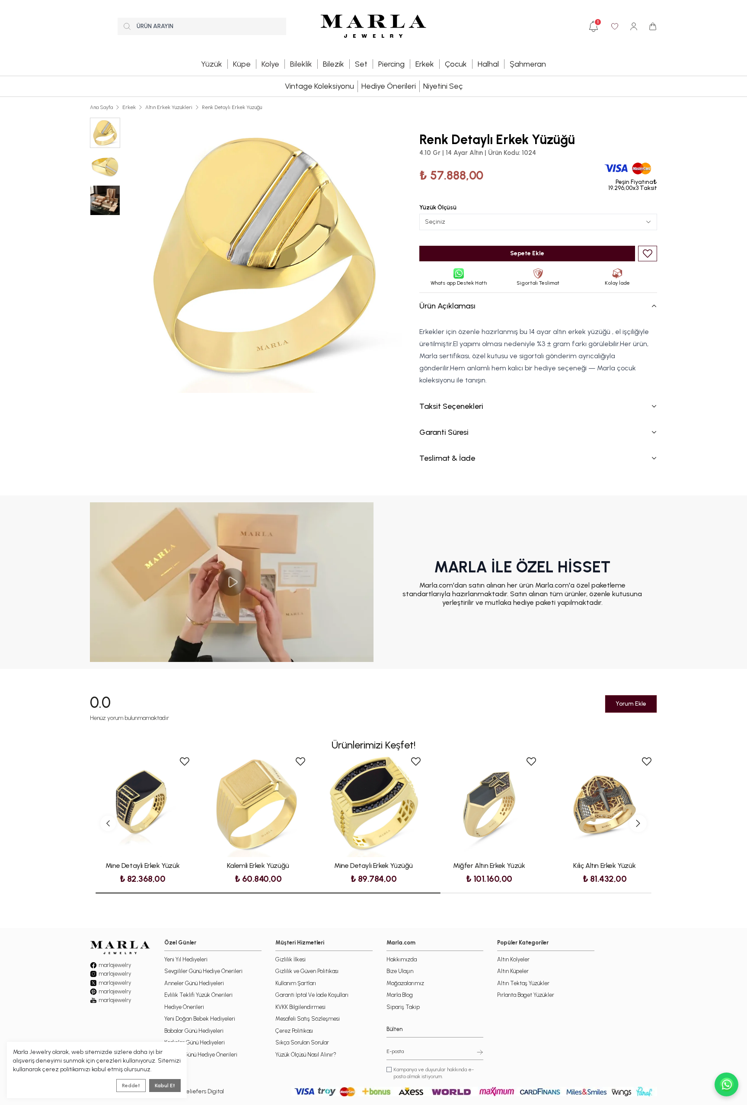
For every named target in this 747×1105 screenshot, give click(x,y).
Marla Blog (399, 995)
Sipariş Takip (403, 1007)
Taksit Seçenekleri (451, 406)
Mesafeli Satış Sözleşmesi (307, 1018)
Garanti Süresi (444, 432)
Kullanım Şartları (295, 983)
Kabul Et (165, 1086)
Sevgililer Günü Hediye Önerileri (203, 971)
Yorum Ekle (631, 703)
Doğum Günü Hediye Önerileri (200, 1054)
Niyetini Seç (443, 86)
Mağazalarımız (405, 983)
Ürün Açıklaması (447, 306)
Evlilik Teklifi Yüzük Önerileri (198, 995)
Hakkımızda (401, 959)
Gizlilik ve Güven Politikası (306, 971)
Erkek (129, 107)
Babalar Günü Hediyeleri (193, 1031)
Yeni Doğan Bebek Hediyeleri (199, 1018)
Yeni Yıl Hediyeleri (186, 959)
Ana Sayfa (101, 107)
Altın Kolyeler (513, 959)
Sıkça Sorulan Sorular (302, 1042)
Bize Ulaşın (399, 971)
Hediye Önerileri (388, 86)
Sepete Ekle (527, 253)
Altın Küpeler (513, 971)
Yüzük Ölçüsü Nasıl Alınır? (305, 1054)
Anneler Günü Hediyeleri (194, 983)
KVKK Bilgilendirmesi (300, 1007)
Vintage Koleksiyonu (319, 86)
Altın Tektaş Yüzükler (523, 983)
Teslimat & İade (447, 458)
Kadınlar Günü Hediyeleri (194, 1042)
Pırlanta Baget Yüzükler (525, 995)
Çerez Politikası (294, 1031)
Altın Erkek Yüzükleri (168, 107)
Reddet (131, 1086)
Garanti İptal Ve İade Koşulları (311, 995)
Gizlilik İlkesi (290, 959)
